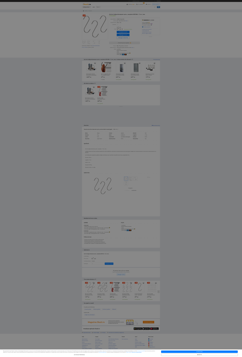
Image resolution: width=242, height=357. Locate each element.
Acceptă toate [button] (199, 351)
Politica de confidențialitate (137, 352)
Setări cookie (128, 352)
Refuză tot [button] (199, 354)
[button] (79, 354)
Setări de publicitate (102, 352)
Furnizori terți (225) (141, 350)
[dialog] (121, 353)
